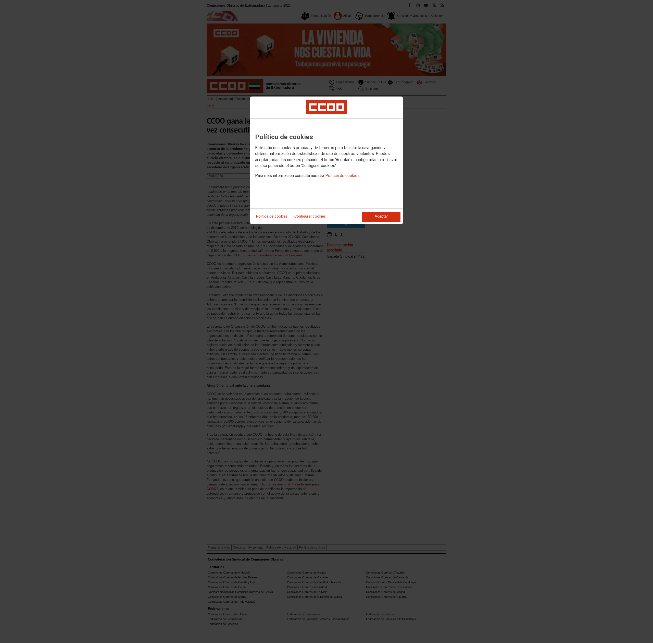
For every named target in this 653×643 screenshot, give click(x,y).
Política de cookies (342, 175)
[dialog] (326, 160)
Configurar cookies (310, 216)
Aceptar (381, 216)
